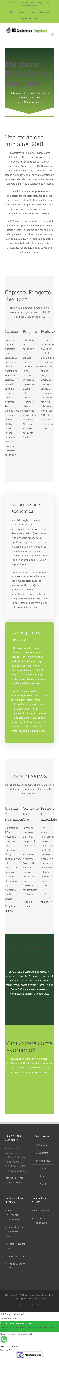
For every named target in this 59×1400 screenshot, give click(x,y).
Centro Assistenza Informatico (13, 1215)
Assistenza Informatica (40, 1220)
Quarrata (43, 1152)
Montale (43, 1168)
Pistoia (43, 1184)
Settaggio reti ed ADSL (16, 1266)
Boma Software (42, 1210)
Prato (43, 1176)
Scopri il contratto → (28, 906)
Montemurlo (43, 1160)
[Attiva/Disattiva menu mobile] (52, 34)
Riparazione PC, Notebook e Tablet (15, 1231)
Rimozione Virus (16, 1256)
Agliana (43, 1144)
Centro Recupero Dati (16, 1246)
